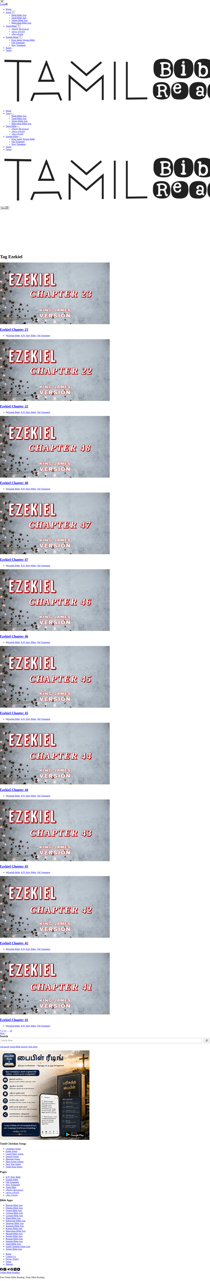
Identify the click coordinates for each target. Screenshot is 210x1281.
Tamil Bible (11, 126)
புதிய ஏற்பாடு (17, 134)
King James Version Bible (23, 139)
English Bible (12, 136)
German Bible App (14, 1213)
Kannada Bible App (15, 1226)
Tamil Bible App (18, 118)
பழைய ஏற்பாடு (18, 131)
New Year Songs (13, 1164)
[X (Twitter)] (15, 1270)
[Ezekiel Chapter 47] (55, 553)
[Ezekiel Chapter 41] (55, 1014)
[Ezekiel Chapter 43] (55, 860)
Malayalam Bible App (21, 123)
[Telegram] (8, 1270)
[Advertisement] (105, 231)
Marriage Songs (13, 1159)
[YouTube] (18, 1270)
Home (8, 111)
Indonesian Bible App (15, 1221)
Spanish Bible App (14, 1241)
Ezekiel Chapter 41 (14, 1020)
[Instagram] (5, 1270)
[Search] (206, 1040)
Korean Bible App (14, 1228)
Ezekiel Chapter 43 (14, 866)
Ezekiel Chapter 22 (14, 406)
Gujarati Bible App (14, 1215)
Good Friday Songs (14, 1154)
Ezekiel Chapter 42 (14, 943)
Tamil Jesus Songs (14, 1167)
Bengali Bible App (14, 1205)
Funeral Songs (12, 1156)
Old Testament (18, 141)
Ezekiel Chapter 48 (14, 483)
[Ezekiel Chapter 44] (55, 783)
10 (11, 1031)
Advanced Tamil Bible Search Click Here (19, 1047)
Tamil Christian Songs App (18, 1246)
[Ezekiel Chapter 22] (55, 400)
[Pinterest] (12, 1270)
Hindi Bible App (18, 116)
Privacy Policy (12, 1259)
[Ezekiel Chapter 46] (55, 630)
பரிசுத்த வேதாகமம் (20, 129)
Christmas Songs (13, 1149)
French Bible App (14, 1210)
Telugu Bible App (19, 121)
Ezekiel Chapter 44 (14, 790)
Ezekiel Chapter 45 (14, 713)
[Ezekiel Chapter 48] (55, 477)
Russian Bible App (14, 1239)
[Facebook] (1, 1270)
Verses (9, 149)
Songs (8, 147)
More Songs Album (14, 1161)
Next (2, 1033)
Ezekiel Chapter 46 (14, 636)
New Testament (18, 144)
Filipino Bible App (14, 1208)
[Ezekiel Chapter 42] (55, 937)
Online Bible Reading (10, 1272)
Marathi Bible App (14, 1233)
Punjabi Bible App (14, 1236)
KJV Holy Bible (28, 335)
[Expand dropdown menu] (13, 114)
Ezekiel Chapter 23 (14, 329)
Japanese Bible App (15, 1223)
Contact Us (11, 1256)
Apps (8, 113)
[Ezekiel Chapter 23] (55, 323)
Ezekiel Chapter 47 (14, 559)
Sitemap (9, 1264)
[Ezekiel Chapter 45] (55, 707)
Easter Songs (11, 1151)
